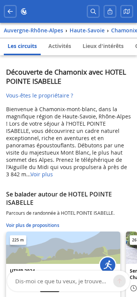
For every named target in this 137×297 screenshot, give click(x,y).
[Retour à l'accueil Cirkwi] (24, 11)
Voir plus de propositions (32, 225)
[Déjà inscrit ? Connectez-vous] (110, 11)
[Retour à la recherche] (10, 11)
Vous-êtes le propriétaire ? (39, 95)
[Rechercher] (93, 11)
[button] (126, 11)
